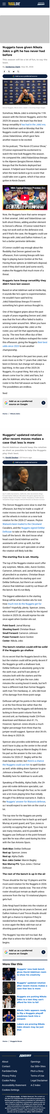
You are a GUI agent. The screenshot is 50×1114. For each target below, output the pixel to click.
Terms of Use (37, 1075)
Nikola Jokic (15, 414)
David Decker (12, 457)
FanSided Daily (9, 1071)
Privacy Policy (9, 1075)
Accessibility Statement (14, 1085)
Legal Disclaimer (39, 1080)
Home (5, 414)
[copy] (18, 71)
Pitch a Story (37, 1071)
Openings (35, 1061)
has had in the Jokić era (33, 124)
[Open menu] (4, 3)
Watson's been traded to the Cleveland (22, 524)
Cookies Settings (10, 1090)
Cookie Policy (9, 1080)
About (5, 1061)
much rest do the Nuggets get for (24, 603)
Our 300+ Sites (38, 1066)
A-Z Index (35, 1085)
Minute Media (15, 1096)
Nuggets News (16, 1041)
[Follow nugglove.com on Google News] (43, 403)
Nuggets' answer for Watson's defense (25, 801)
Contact (6, 1066)
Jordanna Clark (13, 67)
